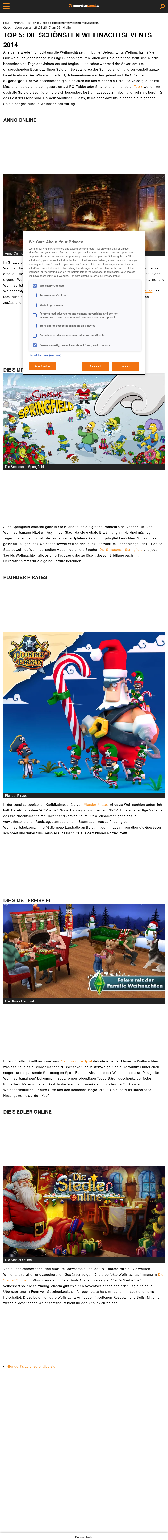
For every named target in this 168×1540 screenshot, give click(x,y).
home (6, 23)
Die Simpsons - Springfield (121, 549)
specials (33, 23)
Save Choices (42, 366)
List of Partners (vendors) (45, 355)
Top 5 (138, 86)
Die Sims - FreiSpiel (76, 1061)
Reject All (95, 366)
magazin (19, 23)
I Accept (126, 366)
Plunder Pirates (96, 804)
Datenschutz (83, 1537)
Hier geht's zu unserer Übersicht (32, 1366)
